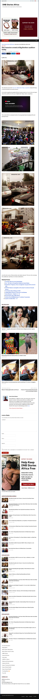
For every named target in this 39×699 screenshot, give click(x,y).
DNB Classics (12, 44)
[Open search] (36, 40)
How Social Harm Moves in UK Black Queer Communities (20, 548)
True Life (4, 673)
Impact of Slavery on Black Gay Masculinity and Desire (19, 574)
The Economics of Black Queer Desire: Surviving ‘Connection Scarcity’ (23, 526)
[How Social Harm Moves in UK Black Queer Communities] (5, 548)
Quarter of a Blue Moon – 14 (11, 298)
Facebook (23, 696)
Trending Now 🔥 (6, 671)
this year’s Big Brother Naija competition (21, 87)
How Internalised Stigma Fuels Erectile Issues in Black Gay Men (21, 607)
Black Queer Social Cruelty (8, 651)
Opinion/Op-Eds (5, 663)
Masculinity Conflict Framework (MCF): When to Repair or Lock (21, 542)
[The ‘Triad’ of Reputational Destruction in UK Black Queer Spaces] (5, 532)
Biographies (4, 647)
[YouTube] (35, 1)
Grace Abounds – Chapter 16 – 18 (12, 294)
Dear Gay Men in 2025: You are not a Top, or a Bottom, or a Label (21, 557)
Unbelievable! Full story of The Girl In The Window (16, 292)
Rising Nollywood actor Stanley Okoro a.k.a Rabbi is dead (14, 355)
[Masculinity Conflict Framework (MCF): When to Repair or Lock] (5, 543)
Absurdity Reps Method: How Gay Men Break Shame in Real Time (22, 509)
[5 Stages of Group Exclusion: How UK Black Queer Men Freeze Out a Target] (5, 515)
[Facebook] (30, 1)
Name (3, 433)
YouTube (34, 696)
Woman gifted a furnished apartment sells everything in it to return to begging (18, 382)
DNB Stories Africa (10, 5)
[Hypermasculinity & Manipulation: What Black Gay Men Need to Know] (5, 596)
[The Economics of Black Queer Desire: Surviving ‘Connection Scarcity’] (5, 526)
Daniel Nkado (10, 51)
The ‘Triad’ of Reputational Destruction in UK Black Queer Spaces (22, 531)
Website (3, 443)
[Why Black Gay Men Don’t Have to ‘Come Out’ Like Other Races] (5, 498)
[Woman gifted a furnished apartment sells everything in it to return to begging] (19, 370)
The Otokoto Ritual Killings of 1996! (13, 290)
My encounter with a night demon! (12, 295)
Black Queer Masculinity (7, 649)
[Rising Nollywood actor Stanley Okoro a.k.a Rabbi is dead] (19, 343)
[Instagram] (33, 1)
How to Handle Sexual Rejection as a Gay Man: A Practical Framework (22, 520)
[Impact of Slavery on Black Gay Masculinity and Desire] (5, 574)
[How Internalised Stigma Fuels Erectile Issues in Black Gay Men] (5, 607)
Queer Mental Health (6, 667)
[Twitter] (32, 1)
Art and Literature (6, 645)
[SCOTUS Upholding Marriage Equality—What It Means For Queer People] (5, 568)
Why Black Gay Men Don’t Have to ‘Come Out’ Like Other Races (21, 498)
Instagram (30, 696)
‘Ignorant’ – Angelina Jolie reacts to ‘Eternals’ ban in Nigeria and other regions (18, 328)
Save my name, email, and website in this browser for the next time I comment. (18, 449)
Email (3, 438)
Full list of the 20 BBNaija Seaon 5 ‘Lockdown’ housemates (17, 297)
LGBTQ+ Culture (5, 659)
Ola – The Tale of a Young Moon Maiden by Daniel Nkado (17, 283)
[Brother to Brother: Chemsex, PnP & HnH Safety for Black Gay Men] (5, 591)
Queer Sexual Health (6, 669)
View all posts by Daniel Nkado (16, 408)
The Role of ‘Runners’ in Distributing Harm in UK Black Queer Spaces (22, 638)
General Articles (6, 44)
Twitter (27, 696)
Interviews (4, 657)
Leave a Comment (16, 51)
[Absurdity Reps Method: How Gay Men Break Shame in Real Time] (5, 509)
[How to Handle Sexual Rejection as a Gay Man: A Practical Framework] (5, 520)
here (29, 405)
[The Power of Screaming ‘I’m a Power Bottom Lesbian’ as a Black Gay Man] (5, 537)
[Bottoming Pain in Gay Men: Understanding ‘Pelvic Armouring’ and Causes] (5, 602)
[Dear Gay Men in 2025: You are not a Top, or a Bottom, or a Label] (5, 557)
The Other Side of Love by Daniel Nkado (13, 281)
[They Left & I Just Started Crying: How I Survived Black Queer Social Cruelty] (5, 633)
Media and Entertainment (7, 661)
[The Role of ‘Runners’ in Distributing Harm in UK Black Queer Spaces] (5, 638)
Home (3, 44)
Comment (4, 419)
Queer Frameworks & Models (8, 665)
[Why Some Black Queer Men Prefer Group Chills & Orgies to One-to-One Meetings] (5, 627)
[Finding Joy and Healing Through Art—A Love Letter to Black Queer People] (5, 585)
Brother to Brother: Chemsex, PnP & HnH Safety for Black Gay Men (22, 590)
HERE (6, 491)
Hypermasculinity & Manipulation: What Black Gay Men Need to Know (22, 596)
